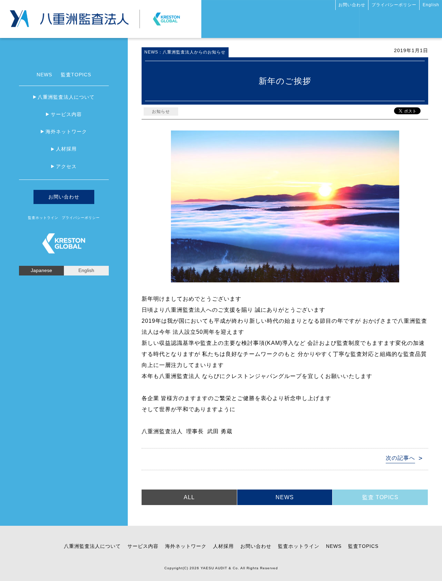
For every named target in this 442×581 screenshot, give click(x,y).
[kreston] (166, 16)
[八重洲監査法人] (84, 16)
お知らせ (161, 111)
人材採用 (66, 149)
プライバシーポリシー (394, 4)
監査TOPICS (76, 74)
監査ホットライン (43, 218)
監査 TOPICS (380, 497)
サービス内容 (66, 114)
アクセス (66, 166)
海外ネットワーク (66, 131)
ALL (189, 497)
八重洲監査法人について (66, 97)
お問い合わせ (351, 4)
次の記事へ (400, 458)
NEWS (44, 74)
